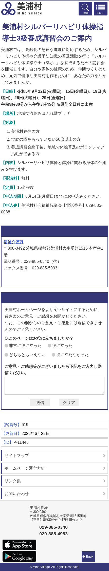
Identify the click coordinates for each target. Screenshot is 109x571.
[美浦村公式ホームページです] (21, 8)
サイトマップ (17, 455)
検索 (85, 8)
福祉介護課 (14, 242)
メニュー (100, 8)
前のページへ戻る (89, 556)
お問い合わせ (17, 493)
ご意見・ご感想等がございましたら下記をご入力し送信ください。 (53, 369)
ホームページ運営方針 (25, 468)
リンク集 (13, 481)
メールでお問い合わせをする (31, 278)
